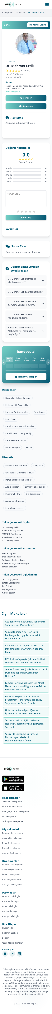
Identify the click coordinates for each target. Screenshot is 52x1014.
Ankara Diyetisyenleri (12, 869)
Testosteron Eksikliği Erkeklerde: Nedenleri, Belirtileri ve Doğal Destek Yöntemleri (24, 724)
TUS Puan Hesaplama (12, 801)
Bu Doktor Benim (37, 24)
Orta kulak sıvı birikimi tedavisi (19, 472)
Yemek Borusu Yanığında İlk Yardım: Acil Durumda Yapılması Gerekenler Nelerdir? (26, 673)
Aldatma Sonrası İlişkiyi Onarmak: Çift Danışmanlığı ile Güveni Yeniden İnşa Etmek (25, 649)
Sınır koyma (39, 412)
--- (9, 365)
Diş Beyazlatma (9, 589)
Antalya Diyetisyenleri (12, 884)
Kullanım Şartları (10, 933)
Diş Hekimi (20, 12)
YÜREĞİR (18, 77)
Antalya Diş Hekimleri (12, 853)
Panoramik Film (12, 494)
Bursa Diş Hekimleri (11, 848)
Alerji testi (38, 465)
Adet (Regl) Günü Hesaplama (15, 811)
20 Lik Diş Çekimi (10, 579)
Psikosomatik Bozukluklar (17, 405)
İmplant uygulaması (11, 556)
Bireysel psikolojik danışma (18, 398)
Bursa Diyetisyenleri (11, 879)
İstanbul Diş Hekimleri (12, 833)
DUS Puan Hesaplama (12, 806)
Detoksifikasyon (12, 447)
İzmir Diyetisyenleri (11, 874)
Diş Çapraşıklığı (33, 494)
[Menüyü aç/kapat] (47, 4)
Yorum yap (26, 217)
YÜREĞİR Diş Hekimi (11, 534)
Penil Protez (10, 419)
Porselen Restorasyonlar (16, 412)
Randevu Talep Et (27, 376)
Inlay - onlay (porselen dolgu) (15, 563)
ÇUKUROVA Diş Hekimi (12, 530)
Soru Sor (27, 97)
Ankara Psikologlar (10, 901)
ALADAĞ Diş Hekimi (11, 540)
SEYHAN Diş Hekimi (11, 527)
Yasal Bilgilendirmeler (12, 942)
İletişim (5, 938)
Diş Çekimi (7, 586)
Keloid (29, 447)
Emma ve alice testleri (35, 487)
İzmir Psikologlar (10, 906)
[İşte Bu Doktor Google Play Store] (13, 779)
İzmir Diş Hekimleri (11, 843)
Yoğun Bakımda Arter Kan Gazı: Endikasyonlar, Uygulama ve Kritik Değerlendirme (22, 635)
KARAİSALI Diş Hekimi (12, 537)
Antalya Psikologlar (11, 916)
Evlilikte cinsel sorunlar (16, 465)
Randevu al (28, 106)
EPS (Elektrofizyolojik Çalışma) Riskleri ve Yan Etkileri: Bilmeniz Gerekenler (25, 661)
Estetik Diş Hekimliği (11, 582)
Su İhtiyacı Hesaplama (12, 821)
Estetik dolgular (9, 566)
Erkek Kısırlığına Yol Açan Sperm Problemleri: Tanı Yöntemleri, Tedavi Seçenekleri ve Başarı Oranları (24, 700)
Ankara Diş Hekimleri (12, 838)
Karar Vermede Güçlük (15, 440)
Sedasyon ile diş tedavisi (13, 560)
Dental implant (9, 553)
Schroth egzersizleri (14, 508)
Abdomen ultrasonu (14, 501)
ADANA (9, 77)
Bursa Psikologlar (10, 911)
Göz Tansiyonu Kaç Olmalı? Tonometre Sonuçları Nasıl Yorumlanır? (25, 623)
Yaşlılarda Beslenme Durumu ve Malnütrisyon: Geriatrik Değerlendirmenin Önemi (21, 737)
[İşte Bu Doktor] (11, 768)
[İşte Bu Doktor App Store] (13, 787)
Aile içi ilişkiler (12, 487)
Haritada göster (13, 91)
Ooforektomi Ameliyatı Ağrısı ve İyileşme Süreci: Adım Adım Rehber (23, 712)
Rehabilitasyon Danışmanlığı (18, 433)
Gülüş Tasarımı (9, 592)
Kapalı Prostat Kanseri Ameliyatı (20, 426)
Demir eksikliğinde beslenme (18, 479)
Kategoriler (7, 12)
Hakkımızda (7, 928)
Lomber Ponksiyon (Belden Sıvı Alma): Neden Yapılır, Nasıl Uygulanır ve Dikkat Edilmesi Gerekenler (25, 686)
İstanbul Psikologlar (11, 896)
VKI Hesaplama (9, 816)
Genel (7, 24)
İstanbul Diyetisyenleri (12, 864)
